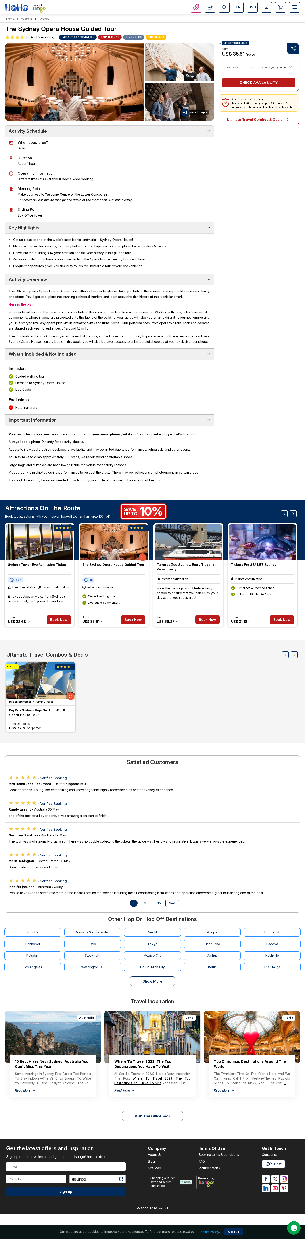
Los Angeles (33, 967)
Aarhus (212, 955)
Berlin (212, 967)
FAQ (202, 1161)
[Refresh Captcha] (121, 1180)
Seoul (152, 932)
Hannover (32, 944)
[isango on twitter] (275, 1179)
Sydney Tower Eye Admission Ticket (37, 564)
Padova (272, 944)
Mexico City (152, 955)
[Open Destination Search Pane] (224, 7)
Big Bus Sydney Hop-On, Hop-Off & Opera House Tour (37, 712)
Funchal (33, 932)
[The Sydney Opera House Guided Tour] (114, 542)
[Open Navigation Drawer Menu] (294, 7)
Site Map (154, 1168)
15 (159, 903)
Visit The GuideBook (152, 1116)
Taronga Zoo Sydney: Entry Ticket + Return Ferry (185, 567)
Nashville (272, 955)
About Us (154, 1154)
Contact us (270, 1154)
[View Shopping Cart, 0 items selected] (280, 7)
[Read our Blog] (210, 7)
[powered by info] (206, 1183)
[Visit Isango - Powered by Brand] (39, 9)
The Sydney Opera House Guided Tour (113, 564)
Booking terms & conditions (219, 1154)
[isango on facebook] (266, 1179)
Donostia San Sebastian (92, 932)
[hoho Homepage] (16, 8)
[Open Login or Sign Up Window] (266, 7)
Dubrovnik (272, 932)
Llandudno (212, 944)
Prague (212, 932)
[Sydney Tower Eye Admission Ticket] (39, 542)
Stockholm (92, 955)
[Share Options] (293, 48)
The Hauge (272, 967)
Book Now (58, 619)
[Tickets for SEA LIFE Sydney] (262, 542)
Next (172, 903)
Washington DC (92, 967)
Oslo (92, 944)
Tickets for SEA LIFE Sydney (253, 564)
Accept (234, 1232)
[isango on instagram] (284, 1179)
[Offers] (196, 7)
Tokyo (152, 944)
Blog (151, 1161)
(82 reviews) (44, 37)
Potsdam (32, 955)
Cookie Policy (208, 1232)
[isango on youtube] (275, 1188)
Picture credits (209, 1168)
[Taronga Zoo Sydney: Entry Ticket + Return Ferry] (188, 542)
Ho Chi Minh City (152, 967)
